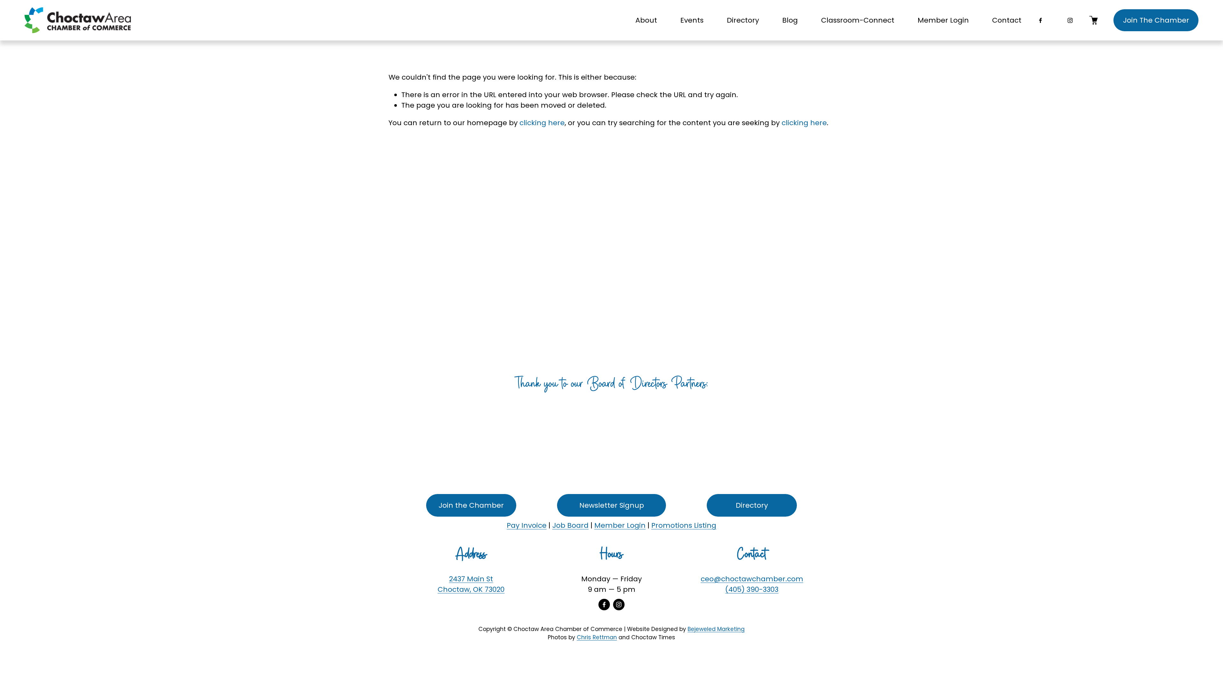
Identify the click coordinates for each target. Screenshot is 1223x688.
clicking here (542, 123)
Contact (1006, 20)
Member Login (943, 20)
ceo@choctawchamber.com (752, 579)
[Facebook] (1040, 20)
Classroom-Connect (857, 20)
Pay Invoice (527, 525)
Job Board (570, 525)
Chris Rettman (597, 637)
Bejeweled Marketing (716, 629)
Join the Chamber (471, 505)
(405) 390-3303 (751, 589)
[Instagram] (1070, 20)
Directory (743, 20)
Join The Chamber (1156, 20)
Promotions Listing (683, 525)
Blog (790, 20)
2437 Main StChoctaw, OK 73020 (471, 584)
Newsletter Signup (611, 505)
